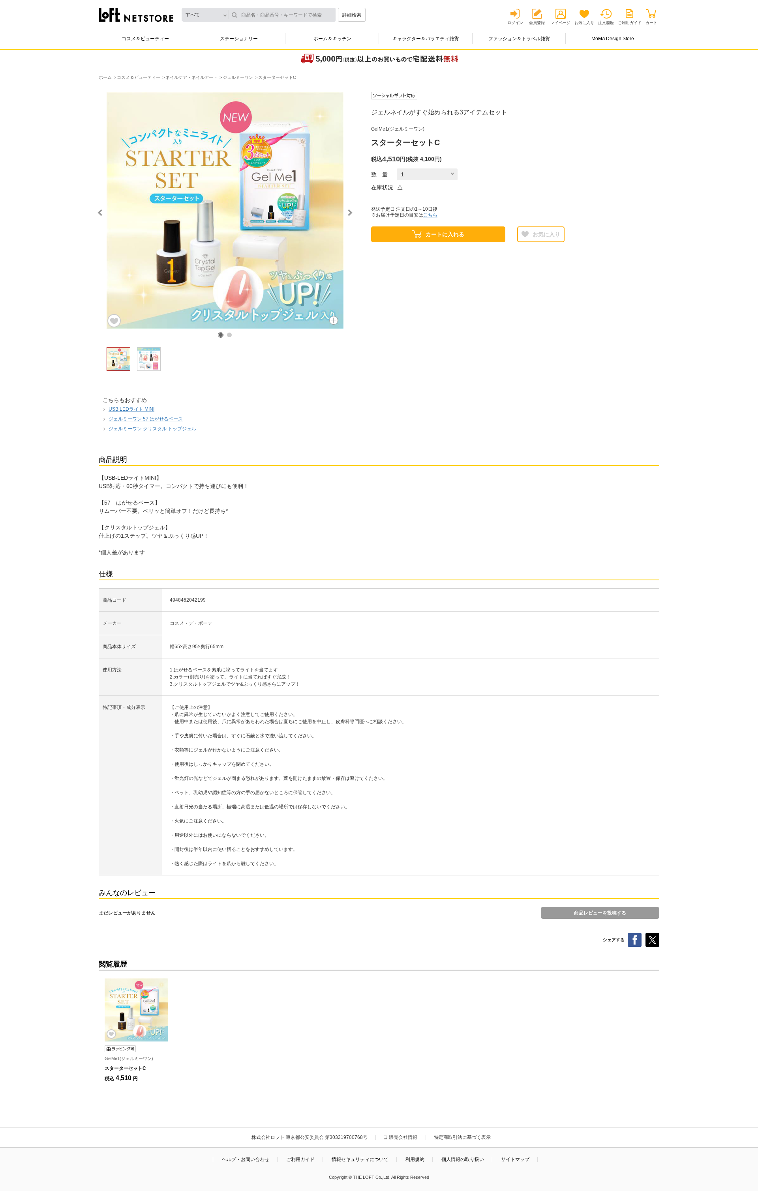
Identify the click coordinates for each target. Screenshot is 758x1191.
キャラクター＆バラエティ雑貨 (425, 38)
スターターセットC (125, 1068)
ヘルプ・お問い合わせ (245, 1159)
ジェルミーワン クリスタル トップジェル (152, 428)
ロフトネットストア (136, 15)
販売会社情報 (403, 1137)
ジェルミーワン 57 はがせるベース (146, 419)
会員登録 (537, 23)
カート (651, 23)
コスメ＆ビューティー (145, 38)
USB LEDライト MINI (131, 409)
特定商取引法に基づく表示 (462, 1137)
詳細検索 (351, 15)
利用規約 (414, 1159)
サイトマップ (515, 1159)
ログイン (515, 23)
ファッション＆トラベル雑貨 (519, 38)
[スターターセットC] (136, 1009)
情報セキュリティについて (360, 1159)
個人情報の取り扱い (462, 1159)
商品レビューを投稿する (600, 913)
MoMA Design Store (612, 38)
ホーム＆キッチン (332, 38)
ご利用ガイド (630, 23)
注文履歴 (606, 23)
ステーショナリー (239, 38)
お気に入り (584, 23)
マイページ (560, 23)
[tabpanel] (225, 210)
